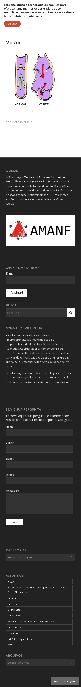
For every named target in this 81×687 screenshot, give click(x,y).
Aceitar (12, 23)
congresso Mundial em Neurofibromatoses (31, 621)
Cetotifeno (14, 615)
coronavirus (14, 627)
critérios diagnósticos (20, 639)
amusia (12, 597)
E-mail (12, 273)
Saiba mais (34, 16)
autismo (12, 603)
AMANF (12, 581)
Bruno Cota (14, 609)
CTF (10, 645)
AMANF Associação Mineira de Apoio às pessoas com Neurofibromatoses (37, 589)
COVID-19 (13, 633)
